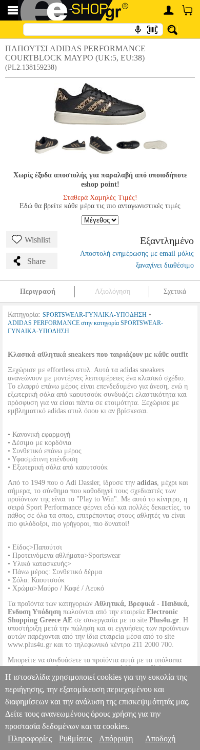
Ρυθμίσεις (75, 738)
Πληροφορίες (30, 738)
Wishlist (37, 239)
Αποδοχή (160, 738)
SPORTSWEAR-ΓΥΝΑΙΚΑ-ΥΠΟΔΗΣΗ (95, 314)
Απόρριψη (116, 738)
